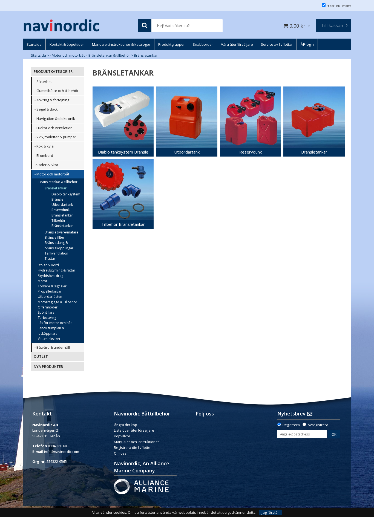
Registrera (291, 424)
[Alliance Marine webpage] (141, 486)
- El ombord (43, 155)
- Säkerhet (43, 81)
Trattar (50, 258)
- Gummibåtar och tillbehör (56, 90)
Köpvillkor (122, 436)
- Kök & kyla (44, 146)
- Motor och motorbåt (67, 55)
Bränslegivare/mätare (61, 232)
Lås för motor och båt (55, 322)
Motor (42, 281)
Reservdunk (60, 209)
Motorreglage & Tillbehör (57, 302)
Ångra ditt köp (125, 424)
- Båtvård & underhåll (52, 347)
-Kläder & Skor (46, 164)
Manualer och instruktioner (137, 441)
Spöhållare (46, 312)
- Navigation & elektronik (54, 118)
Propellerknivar (50, 291)
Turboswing (47, 317)
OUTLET (41, 356)
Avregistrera (318, 424)
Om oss (120, 453)
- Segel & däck (46, 109)
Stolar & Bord (48, 265)
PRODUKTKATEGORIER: (53, 71)
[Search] (144, 26)
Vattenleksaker (49, 338)
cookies (119, 512)
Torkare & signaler (52, 286)
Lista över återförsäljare (134, 430)
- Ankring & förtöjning (51, 99)
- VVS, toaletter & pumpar (55, 136)
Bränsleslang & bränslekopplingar (59, 245)
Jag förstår (270, 512)
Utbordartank (62, 204)
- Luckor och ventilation (53, 127)
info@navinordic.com (61, 451)
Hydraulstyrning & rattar (56, 270)
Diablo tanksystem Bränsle (65, 197)
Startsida (38, 55)
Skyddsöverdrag (50, 275)
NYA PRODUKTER (48, 366)
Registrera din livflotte (132, 447)
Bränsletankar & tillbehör (109, 55)
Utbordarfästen (50, 296)
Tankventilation (56, 253)
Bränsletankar (146, 55)
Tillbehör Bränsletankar (62, 223)
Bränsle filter (54, 237)
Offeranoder (47, 307)
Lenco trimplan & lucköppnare (51, 331)
